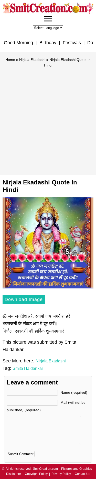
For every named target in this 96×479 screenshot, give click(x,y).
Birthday (47, 42)
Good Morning (18, 42)
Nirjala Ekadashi (32, 60)
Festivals (72, 42)
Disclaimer (13, 474)
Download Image (24, 299)
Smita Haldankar (28, 368)
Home (10, 60)
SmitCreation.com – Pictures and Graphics (62, 469)
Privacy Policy (61, 474)
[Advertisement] (48, 119)
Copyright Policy (36, 474)
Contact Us (82, 474)
